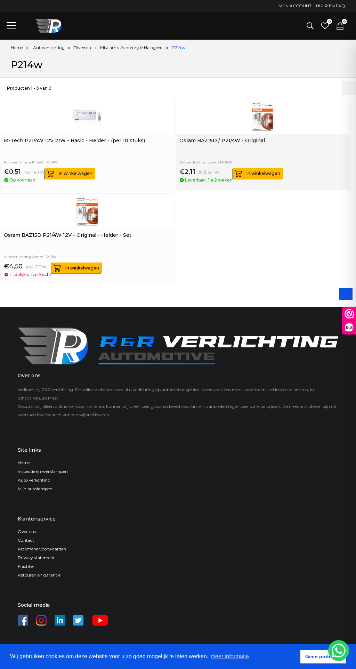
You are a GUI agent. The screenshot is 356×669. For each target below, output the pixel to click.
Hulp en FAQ (330, 5)
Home (17, 47)
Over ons (27, 531)
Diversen (82, 47)
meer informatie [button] (230, 656)
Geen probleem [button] (323, 656)
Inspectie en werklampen (43, 471)
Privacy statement (36, 557)
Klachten (26, 566)
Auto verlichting (34, 480)
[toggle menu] (11, 25)
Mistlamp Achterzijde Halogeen (131, 47)
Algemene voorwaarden (42, 548)
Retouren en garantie (39, 575)
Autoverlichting (49, 47)
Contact (26, 540)
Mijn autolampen (35, 488)
